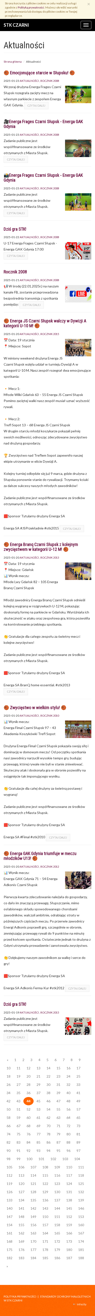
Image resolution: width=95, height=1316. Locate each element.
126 (9, 1192)
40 (68, 1093)
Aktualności (29, 80)
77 (38, 1134)
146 (81, 1208)
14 (48, 1068)
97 (78, 1150)
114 (33, 1175)
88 (68, 1142)
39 (58, 1093)
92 (28, 1150)
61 (38, 1117)
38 (48, 1093)
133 (9, 1200)
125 (81, 1184)
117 (69, 1175)
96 (68, 1150)
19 (18, 1076)
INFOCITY (81, 1304)
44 (28, 1101)
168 (9, 1241)
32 (68, 1084)
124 (69, 1184)
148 (21, 1217)
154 (9, 1225)
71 (58, 1126)
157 (45, 1225)
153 (81, 1217)
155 (21, 1225)
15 (58, 1068)
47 (58, 1101)
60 (28, 1117)
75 (18, 1134)
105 (9, 1167)
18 (8, 1076)
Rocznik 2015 (49, 333)
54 (48, 1109)
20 (28, 1076)
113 (21, 1175)
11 (18, 1068)
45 (38, 1101)
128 (33, 1192)
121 (33, 1184)
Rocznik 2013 (49, 557)
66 (8, 1126)
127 (21, 1192)
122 (45, 1184)
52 (28, 1109)
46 (48, 1101)
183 (21, 1258)
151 (57, 1217)
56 (68, 1109)
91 (18, 1150)
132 (81, 1192)
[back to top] (88, 1309)
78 (48, 1134)
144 (57, 1208)
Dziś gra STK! (15, 229)
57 (78, 1109)
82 (8, 1142)
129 (45, 1192)
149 (33, 1217)
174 (81, 1241)
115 (45, 1175)
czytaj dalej (36, 105)
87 (58, 1142)
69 (38, 1126)
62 (48, 1117)
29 (38, 1084)
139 (81, 1200)
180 (69, 1250)
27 (18, 1084)
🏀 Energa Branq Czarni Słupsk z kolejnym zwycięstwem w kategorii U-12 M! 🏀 (41, 547)
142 (33, 1208)
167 (81, 1233)
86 (48, 1142)
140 (9, 1208)
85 (38, 1142)
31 (58, 1084)
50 (8, 1109)
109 (57, 1167)
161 (9, 1233)
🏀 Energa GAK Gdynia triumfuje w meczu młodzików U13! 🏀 (40, 856)
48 (68, 1101)
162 (21, 1233)
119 (9, 1184)
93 (38, 1150)
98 (8, 1159)
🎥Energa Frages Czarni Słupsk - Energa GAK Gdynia (43, 124)
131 (69, 1192)
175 (9, 1250)
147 (9, 1217)
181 (81, 1250)
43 (18, 1101)
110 (69, 1167)
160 (81, 1225)
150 (45, 1217)
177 (33, 1250)
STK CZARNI (16, 25)
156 (33, 1225)
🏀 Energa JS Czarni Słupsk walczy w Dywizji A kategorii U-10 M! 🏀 (45, 323)
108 (45, 1167)
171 (45, 1241)
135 (33, 1200)
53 (38, 1109)
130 (57, 1192)
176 (21, 1250)
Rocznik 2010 (49, 715)
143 (45, 1208)
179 (57, 1250)
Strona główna (13, 61)
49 (78, 1101)
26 (8, 1084)
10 (8, 1068)
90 (8, 1150)
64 (68, 1117)
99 (18, 1159)
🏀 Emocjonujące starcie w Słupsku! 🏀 (39, 72)
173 (69, 1241)
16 (68, 1068)
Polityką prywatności (31, 7)
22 (48, 1076)
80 (68, 1134)
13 (38, 1068)
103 (65, 1159)
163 (33, 1233)
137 (57, 1200)
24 (68, 1076)
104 (77, 1159)
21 (38, 1076)
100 (29, 1159)
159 (69, 1225)
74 (8, 1134)
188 (81, 1258)
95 (58, 1150)
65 (78, 1117)
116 (57, 1175)
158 (57, 1225)
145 (69, 1208)
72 (68, 1126)
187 (69, 1258)
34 (8, 1093)
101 (41, 1159)
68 (28, 1126)
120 (21, 1184)
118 (81, 1175)
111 (81, 1167)
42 (8, 1101)
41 (78, 1093)
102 (53, 1159)
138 (69, 1200)
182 (9, 1258)
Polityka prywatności (20, 1296)
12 (28, 1068)
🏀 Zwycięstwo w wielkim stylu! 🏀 (35, 707)
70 (48, 1126)
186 (57, 1258)
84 (28, 1142)
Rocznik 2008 (49, 80)
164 (45, 1233)
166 (69, 1233)
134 (21, 1200)
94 (48, 1150)
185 (45, 1258)
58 (8, 1117)
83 (18, 1142)
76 (28, 1134)
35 (18, 1093)
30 (48, 1084)
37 (38, 1093)
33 (78, 1084)
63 (58, 1117)
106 (21, 1167)
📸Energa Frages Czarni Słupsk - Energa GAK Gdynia (43, 178)
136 (45, 1200)
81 (78, 1134)
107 (33, 1167)
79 (58, 1134)
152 (69, 1217)
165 (57, 1233)
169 (21, 1241)
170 (33, 1241)
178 (45, 1250)
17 (78, 1068)
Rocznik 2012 (49, 866)
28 (28, 1084)
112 (9, 1175)
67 (18, 1126)
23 (58, 1076)
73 (78, 1126)
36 (28, 1093)
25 (78, 1076)
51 (18, 1109)
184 (33, 1258)
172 (57, 1241)
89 (78, 1142)
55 (58, 1109)
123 (57, 1184)
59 (18, 1117)
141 (21, 1208)
